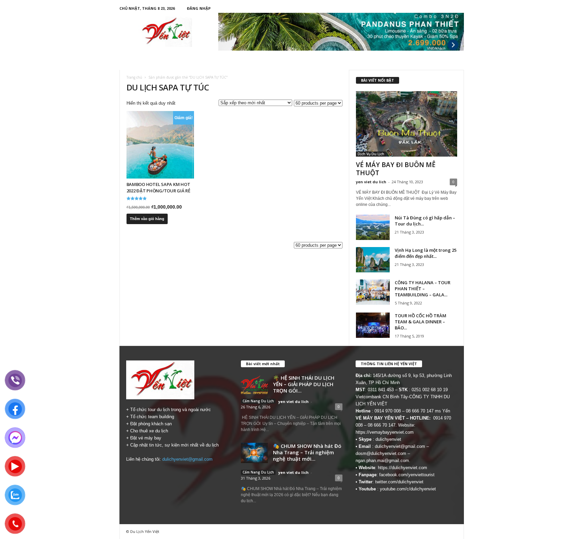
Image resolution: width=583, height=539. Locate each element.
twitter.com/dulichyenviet (399, 481)
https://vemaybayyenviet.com (385, 432)
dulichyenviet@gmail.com (187, 459)
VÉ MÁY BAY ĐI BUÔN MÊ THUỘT (396, 168)
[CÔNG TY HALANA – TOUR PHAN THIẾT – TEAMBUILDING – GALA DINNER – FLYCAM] (373, 292)
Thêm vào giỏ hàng (147, 219)
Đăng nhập (199, 8)
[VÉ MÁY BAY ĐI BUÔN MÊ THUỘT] (406, 124)
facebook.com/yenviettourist (407, 474)
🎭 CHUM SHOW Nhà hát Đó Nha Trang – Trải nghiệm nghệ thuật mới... (307, 452)
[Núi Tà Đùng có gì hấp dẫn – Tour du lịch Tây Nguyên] (373, 227)
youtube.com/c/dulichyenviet (408, 488)
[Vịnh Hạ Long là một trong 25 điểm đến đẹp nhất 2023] (373, 259)
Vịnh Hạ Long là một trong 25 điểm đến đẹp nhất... (425, 253)
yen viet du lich (371, 181)
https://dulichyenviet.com (402, 467)
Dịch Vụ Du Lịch (371, 154)
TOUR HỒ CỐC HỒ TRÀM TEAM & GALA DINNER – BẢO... (420, 322)
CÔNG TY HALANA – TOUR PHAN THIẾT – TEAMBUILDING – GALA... (422, 288)
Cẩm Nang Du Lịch (258, 401)
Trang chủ (134, 77)
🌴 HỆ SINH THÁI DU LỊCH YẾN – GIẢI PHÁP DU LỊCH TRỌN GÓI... (303, 384)
